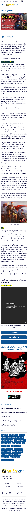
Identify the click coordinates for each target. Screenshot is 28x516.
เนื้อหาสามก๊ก (17, 440)
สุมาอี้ (19, 454)
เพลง (23, 443)
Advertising (20, 486)
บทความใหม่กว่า (14, 332)
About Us (8, 483)
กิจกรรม (16, 434)
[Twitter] (4, 1)
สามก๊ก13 (3, 451)
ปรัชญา (19, 443)
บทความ (23, 440)
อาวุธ (15, 457)
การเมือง (11, 434)
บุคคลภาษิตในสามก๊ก (6, 443)
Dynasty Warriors (5, 459)
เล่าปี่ (15, 446)
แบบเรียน (14, 443)
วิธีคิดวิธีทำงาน (4, 448)
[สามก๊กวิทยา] (12, 5)
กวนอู (2, 434)
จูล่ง (22, 437)
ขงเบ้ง (23, 434)
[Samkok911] (1, 1)
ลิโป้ (12, 446)
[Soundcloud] (7, 1)
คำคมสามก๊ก (14, 437)
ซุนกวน (6, 440)
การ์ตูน (6, 434)
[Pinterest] (10, 1)
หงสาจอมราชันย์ (5, 457)
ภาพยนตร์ (3, 446)
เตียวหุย (11, 440)
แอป (19, 457)
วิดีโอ (19, 446)
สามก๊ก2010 (15, 451)
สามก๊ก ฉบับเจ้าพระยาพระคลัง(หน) (9, 454)
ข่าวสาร (9, 437)
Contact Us (20, 483)
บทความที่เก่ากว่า (14, 337)
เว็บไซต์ (11, 448)
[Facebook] (16, 1)
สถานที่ (15, 448)
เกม (20, 434)
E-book (12, 459)
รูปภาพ (8, 446)
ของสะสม (3, 437)
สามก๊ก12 (20, 448)
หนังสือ (11, 457)
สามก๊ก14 (9, 451)
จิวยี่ (19, 437)
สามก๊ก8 (20, 451)
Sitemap (8, 486)
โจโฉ (2, 440)
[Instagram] (13, 1)
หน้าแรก (14, 342)
